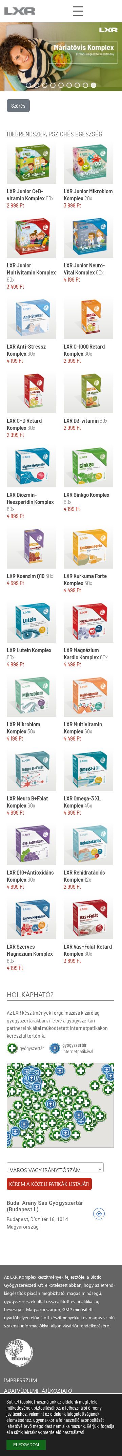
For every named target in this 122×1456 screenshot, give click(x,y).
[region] (61, 56)
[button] (61, 56)
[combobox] (55, 1167)
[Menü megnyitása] (77, 11)
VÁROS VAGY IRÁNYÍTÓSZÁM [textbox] (45, 1169)
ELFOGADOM (26, 1444)
